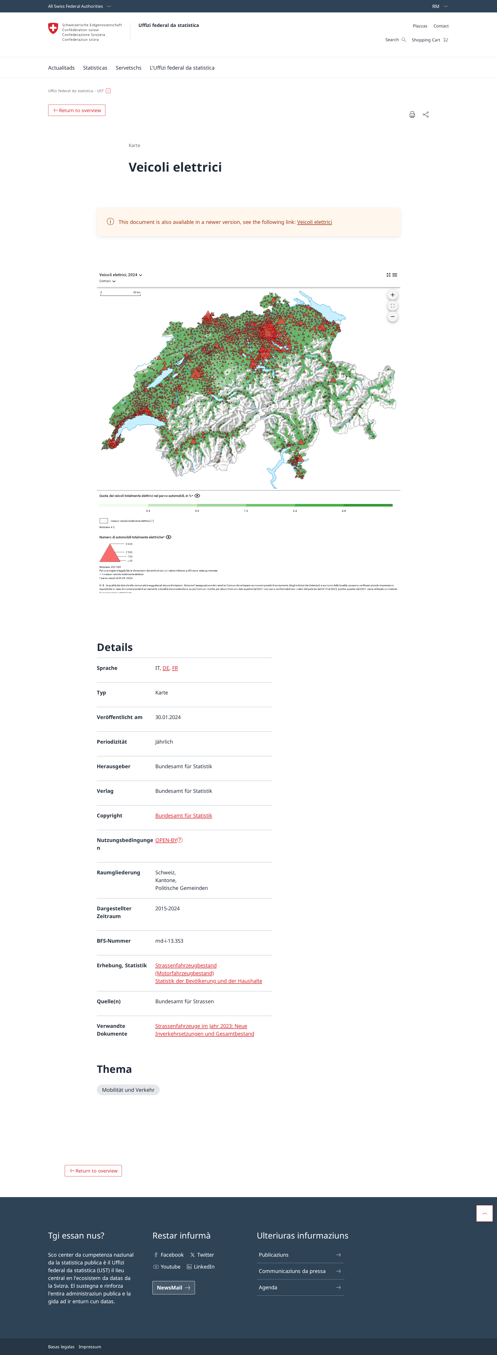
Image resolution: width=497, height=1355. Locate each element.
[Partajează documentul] (425, 114)
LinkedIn (204, 1266)
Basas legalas (61, 1347)
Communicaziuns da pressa (292, 1271)
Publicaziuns (274, 1254)
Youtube (170, 1266)
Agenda (268, 1287)
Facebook (172, 1254)
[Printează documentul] (412, 114)
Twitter (205, 1254)
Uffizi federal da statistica (168, 25)
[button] (61, 67)
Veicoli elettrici (314, 221)
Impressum (90, 1347)
